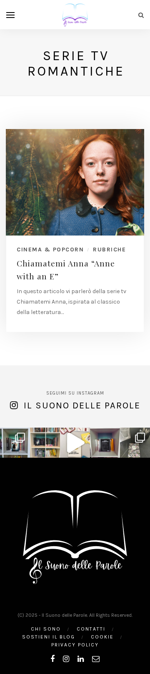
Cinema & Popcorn (50, 249)
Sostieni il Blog (48, 637)
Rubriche (109, 249)
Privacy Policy (75, 645)
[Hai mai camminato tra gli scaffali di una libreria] (45, 443)
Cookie (102, 637)
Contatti (91, 629)
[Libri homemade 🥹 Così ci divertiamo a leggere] (75, 443)
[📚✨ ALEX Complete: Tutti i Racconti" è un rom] (105, 443)
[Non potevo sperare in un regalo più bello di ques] (135, 443)
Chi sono (46, 629)
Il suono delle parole (82, 405)
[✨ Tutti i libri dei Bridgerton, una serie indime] (15, 443)
